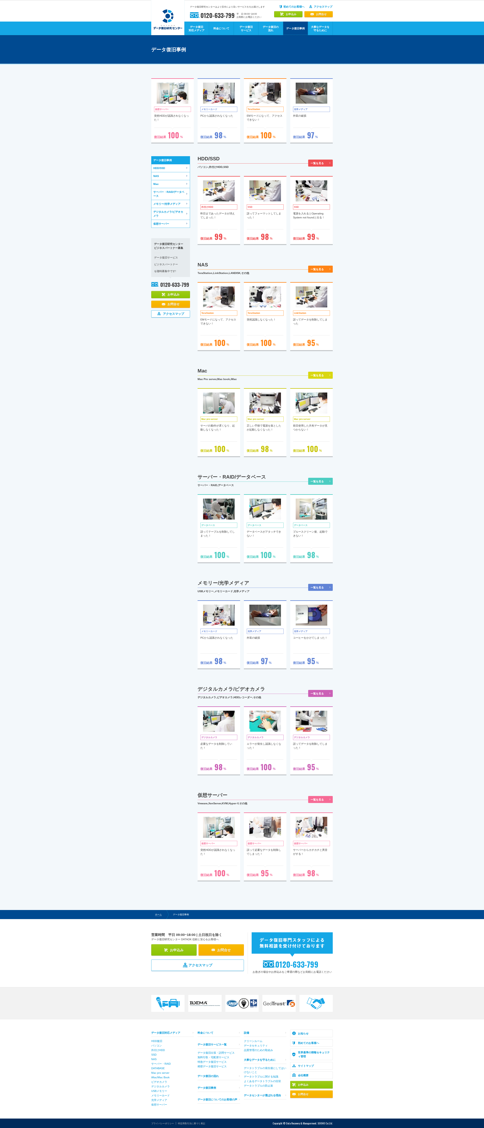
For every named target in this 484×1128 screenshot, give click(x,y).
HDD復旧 (156, 1041)
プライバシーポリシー (162, 1123)
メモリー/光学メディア (167, 203)
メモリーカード (160, 1095)
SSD (154, 1054)
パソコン (156, 1045)
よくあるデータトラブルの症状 (262, 1081)
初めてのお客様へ (294, 6)
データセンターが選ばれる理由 (262, 1095)
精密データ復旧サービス (212, 1066)
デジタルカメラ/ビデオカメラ (168, 213)
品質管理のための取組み (258, 1050)
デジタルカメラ (160, 1086)
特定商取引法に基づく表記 (191, 1123)
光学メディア (159, 1100)
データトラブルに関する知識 (261, 1076)
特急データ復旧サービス (212, 1061)
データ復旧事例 (207, 1087)
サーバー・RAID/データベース (168, 193)
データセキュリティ (256, 1045)
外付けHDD (158, 1050)
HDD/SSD (159, 168)
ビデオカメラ (159, 1081)
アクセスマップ (323, 6)
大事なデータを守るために (320, 28)
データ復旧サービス (246, 28)
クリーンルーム (253, 1041)
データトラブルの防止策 (258, 1085)
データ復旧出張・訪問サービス (216, 1052)
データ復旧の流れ (271, 28)
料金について (221, 28)
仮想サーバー (161, 223)
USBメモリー (159, 1090)
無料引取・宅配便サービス (213, 1057)
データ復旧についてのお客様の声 (217, 1099)
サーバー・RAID (161, 1063)
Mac (156, 183)
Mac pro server (160, 1072)
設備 (246, 1032)
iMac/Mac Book (160, 1077)
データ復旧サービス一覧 (212, 1044)
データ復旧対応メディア (197, 28)
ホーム (158, 914)
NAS (156, 176)
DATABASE (158, 1068)
